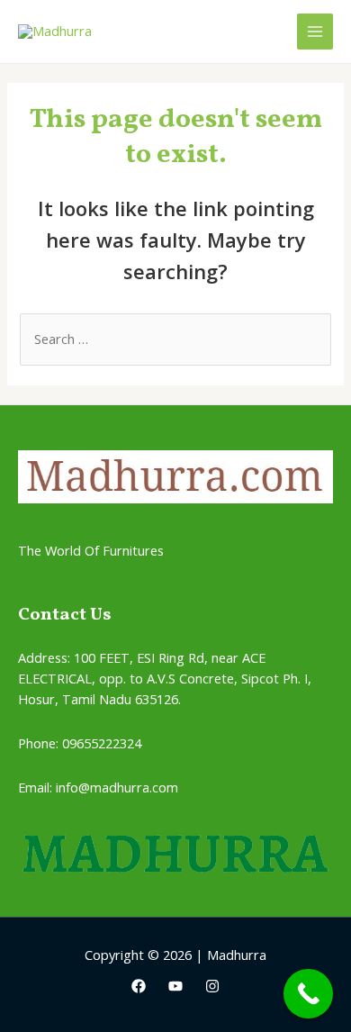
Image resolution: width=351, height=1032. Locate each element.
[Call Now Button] (308, 993)
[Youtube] (175, 986)
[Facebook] (138, 986)
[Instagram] (212, 986)
